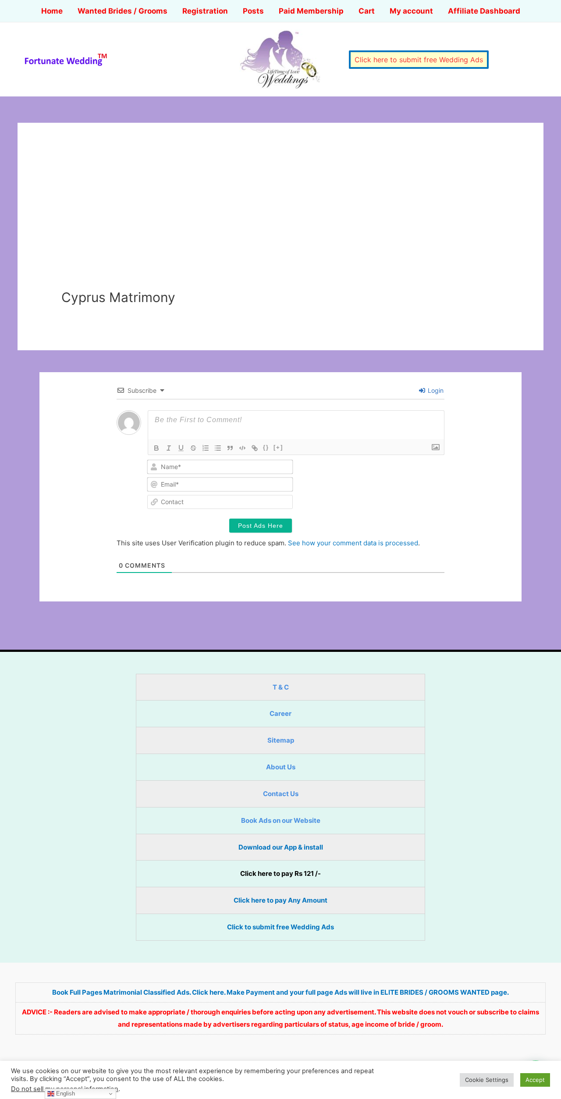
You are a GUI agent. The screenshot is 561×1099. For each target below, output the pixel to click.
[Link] (255, 448)
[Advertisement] (280, 223)
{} (266, 447)
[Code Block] (242, 448)
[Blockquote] (230, 448)
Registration (205, 11)
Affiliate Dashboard (484, 11)
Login (435, 390)
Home (52, 11)
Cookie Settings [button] (486, 1079)
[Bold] (156, 448)
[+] (278, 447)
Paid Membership (311, 11)
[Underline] (181, 448)
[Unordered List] (218, 448)
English (64, 1093)
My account (411, 11)
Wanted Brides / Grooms (122, 11)
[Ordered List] (205, 448)
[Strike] (193, 448)
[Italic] (169, 448)
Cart (367, 11)
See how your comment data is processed (353, 543)
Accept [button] (535, 1079)
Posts (253, 11)
